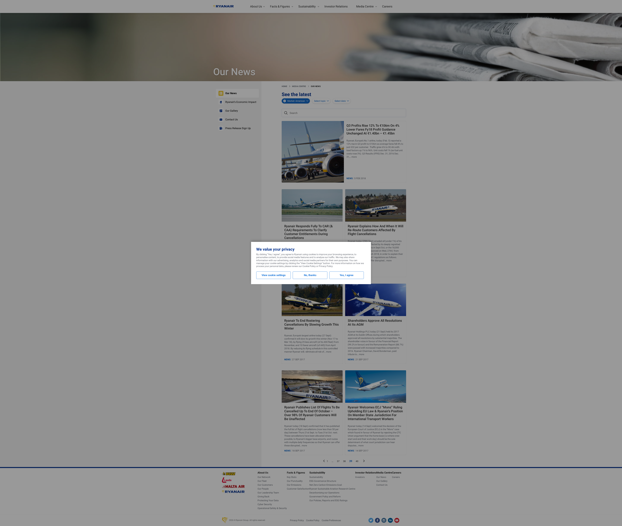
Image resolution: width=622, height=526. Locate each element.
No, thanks (310, 275)
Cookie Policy (309, 266)
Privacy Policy (326, 266)
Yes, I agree (346, 275)
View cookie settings (274, 275)
